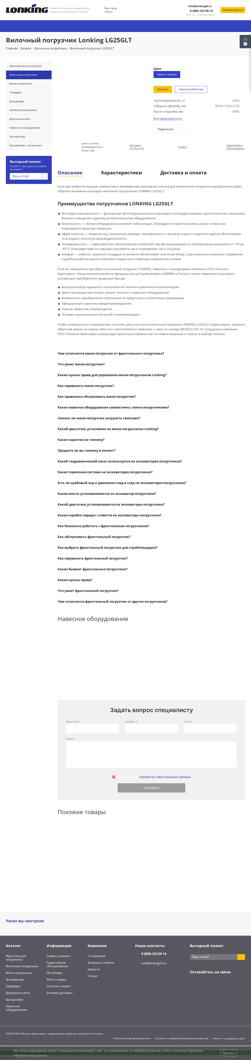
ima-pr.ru (218, 1038)
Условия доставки (60, 993)
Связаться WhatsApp (191, 89)
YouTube (213, 984)
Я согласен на (154, 777)
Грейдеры (13, 986)
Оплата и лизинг (59, 986)
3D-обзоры (54, 973)
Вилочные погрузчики (22, 966)
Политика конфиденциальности (132, 1038)
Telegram (203, 984)
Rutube (233, 984)
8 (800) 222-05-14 (201, 11)
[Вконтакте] (194, 984)
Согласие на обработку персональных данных (181, 1038)
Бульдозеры (14, 999)
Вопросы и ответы (101, 962)
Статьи (92, 976)
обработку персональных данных (165, 777)
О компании (96, 956)
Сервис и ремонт (59, 956)
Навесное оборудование (16, 1008)
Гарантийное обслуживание (235, 147)
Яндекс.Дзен (223, 984)
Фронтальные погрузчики (16, 957)
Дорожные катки (18, 993)
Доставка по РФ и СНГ (137, 147)
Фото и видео (56, 979)
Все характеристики (168, 118)
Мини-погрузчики (19, 973)
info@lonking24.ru (200, 6)
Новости (94, 969)
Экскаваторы (15, 979)
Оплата (182, 146)
